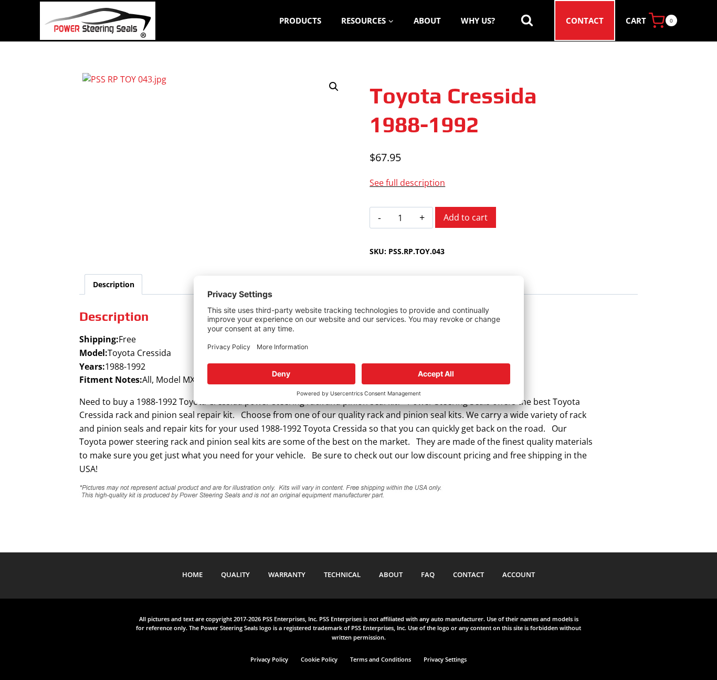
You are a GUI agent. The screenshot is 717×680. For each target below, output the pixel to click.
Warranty (286, 574)
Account (518, 574)
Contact (585, 20)
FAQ (428, 574)
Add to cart (466, 217)
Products (300, 20)
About (427, 20)
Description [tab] (113, 284)
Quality (235, 574)
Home (192, 574)
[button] (333, 86)
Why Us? (478, 20)
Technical (342, 574)
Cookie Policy (319, 659)
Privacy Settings (445, 659)
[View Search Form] (527, 20)
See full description (407, 183)
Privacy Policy (269, 659)
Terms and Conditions (380, 659)
